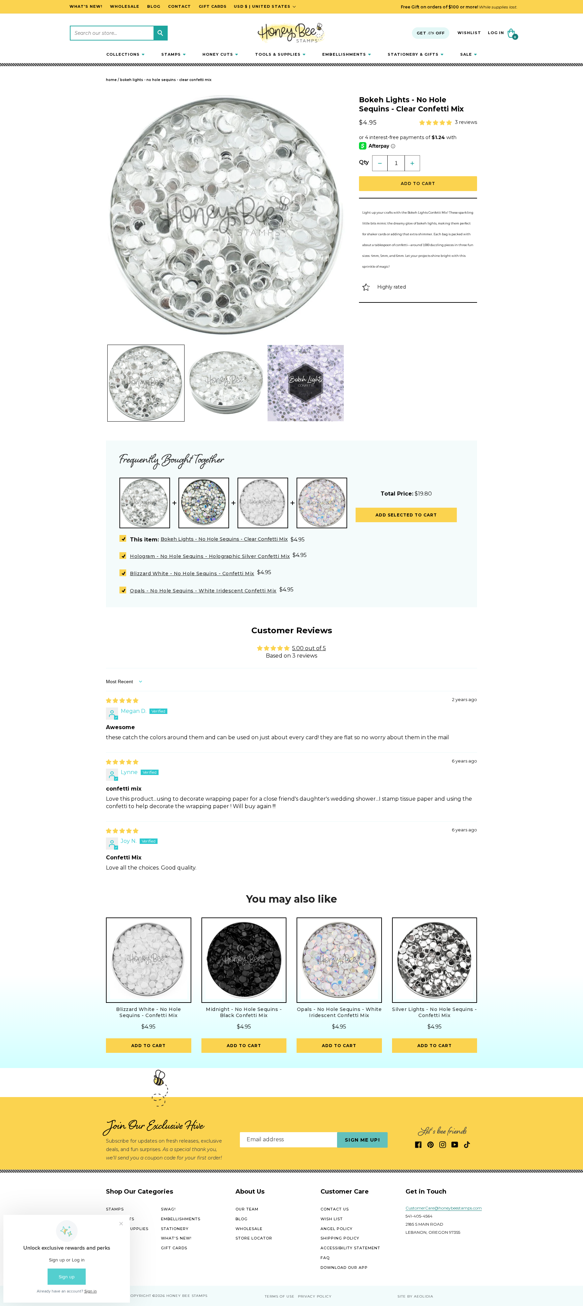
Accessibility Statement (350, 1248)
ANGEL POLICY (337, 1228)
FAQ (325, 1257)
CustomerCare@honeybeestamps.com (444, 1207)
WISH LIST (332, 1219)
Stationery (175, 1228)
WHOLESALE (248, 1228)
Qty (364, 162)
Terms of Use (280, 1296)
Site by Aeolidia (415, 1296)
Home (111, 80)
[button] (125, 54)
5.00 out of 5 (309, 648)
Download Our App (344, 1267)
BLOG (241, 1219)
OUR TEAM (246, 1209)
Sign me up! (362, 1140)
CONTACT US (335, 1209)
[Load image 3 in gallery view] (306, 383)
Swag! (168, 1209)
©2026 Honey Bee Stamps (179, 1296)
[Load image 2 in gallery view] (226, 383)
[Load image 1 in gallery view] (146, 383)
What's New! (176, 1238)
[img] (122, 700)
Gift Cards (174, 1248)
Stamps (115, 1209)
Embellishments (180, 1219)
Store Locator (253, 1238)
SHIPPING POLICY (340, 1238)
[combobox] (119, 33)
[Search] (160, 33)
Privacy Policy (315, 1296)
